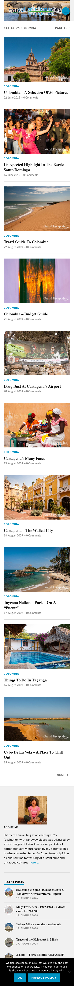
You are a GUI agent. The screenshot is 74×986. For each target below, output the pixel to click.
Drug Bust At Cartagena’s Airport (32, 386)
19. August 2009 (13, 463)
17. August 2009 (13, 613)
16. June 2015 (12, 175)
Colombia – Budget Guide (26, 314)
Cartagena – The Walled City (28, 530)
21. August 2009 (13, 319)
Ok (20, 977)
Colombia (11, 86)
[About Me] (32, 827)
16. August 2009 (13, 685)
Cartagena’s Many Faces (24, 458)
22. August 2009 (13, 247)
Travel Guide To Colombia (26, 241)
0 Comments (30, 97)
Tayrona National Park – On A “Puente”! (30, 605)
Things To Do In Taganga (25, 680)
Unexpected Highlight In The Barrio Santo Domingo (34, 167)
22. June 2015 (12, 97)
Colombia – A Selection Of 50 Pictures (36, 92)
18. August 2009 (13, 535)
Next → (62, 775)
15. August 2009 (13, 762)
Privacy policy (43, 977)
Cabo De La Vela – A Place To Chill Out (33, 754)
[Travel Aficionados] (36, 11)
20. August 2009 (13, 391)
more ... (34, 862)
